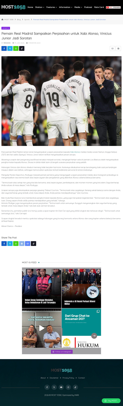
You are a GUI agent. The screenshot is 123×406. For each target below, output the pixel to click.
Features (50, 7)
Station (38, 7)
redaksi (7, 43)
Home (30, 7)
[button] (111, 400)
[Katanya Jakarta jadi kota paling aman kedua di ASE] (41, 328)
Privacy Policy (68, 378)
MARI (77, 395)
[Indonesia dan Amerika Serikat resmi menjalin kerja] (81, 288)
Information (64, 7)
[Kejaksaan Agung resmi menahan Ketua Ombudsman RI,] (41, 288)
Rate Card (99, 7)
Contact (81, 378)
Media (77, 7)
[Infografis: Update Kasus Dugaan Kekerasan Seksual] (81, 328)
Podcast (88, 7)
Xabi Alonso (75, 152)
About (43, 378)
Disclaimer (54, 378)
